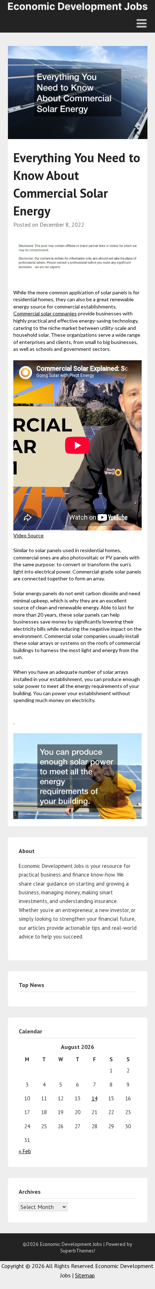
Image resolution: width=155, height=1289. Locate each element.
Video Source (28, 535)
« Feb (25, 1151)
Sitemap (85, 1275)
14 (94, 1098)
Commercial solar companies (45, 313)
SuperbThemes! (77, 1250)
